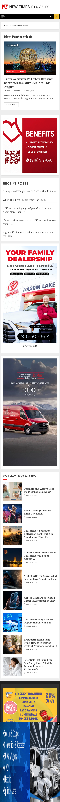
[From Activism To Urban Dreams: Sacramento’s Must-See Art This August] (30, 58)
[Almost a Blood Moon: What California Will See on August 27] (12, 557)
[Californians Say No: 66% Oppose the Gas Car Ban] (12, 622)
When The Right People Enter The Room (24, 199)
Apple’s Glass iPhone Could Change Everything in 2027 (39, 599)
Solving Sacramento (14, 91)
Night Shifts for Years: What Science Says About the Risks (40, 577)
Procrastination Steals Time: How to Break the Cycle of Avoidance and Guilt (40, 642)
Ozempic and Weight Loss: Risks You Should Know (29, 191)
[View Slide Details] (30, 715)
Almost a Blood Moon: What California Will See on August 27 (40, 555)
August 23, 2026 (31, 583)
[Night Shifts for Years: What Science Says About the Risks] (12, 579)
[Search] (51, 16)
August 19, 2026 (31, 673)
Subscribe (56, 16)
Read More (11, 105)
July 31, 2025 (30, 91)
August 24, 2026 (31, 562)
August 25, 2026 (31, 517)
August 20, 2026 (31, 650)
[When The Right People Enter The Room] (12, 513)
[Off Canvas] (3, 16)
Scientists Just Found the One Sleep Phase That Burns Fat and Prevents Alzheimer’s (40, 664)
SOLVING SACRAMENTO (16, 72)
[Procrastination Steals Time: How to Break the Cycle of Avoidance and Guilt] (12, 644)
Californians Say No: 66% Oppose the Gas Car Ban (38, 621)
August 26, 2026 (31, 495)
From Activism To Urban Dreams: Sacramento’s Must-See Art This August (28, 83)
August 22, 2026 (31, 604)
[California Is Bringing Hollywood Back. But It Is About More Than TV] (12, 535)
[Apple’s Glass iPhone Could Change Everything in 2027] (12, 600)
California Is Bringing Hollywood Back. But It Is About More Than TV (38, 534)
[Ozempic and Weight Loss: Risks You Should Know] (12, 491)
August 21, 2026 (31, 626)
